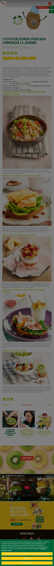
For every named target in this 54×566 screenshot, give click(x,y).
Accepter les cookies (27, 563)
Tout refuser (27, 558)
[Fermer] (51, 541)
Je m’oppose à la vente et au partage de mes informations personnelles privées (27, 553)
